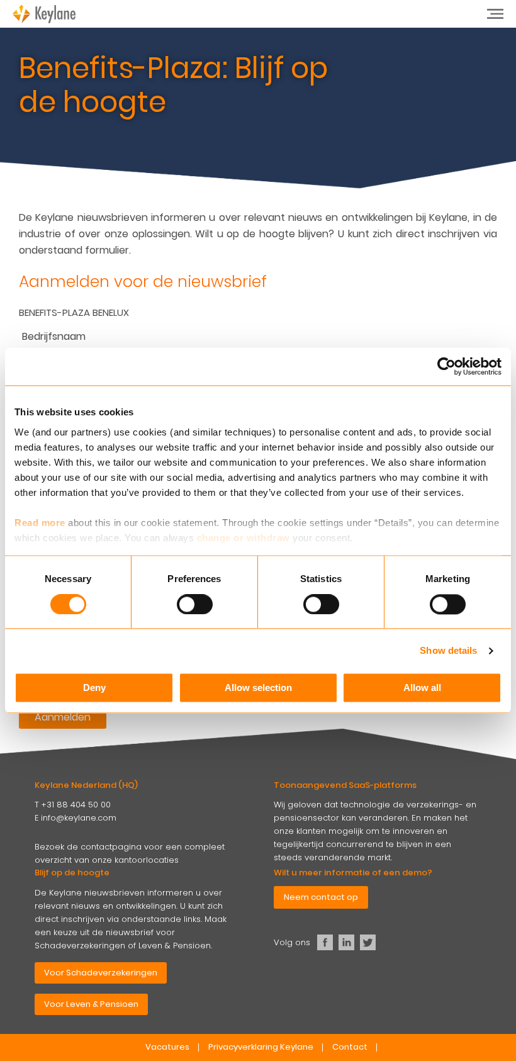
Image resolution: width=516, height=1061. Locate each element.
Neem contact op (321, 897)
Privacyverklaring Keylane (260, 1047)
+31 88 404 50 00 (76, 805)
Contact (349, 1047)
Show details (448, 650)
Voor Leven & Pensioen (91, 1004)
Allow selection (258, 688)
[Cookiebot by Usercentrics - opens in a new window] (446, 366)
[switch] (195, 604)
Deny (94, 688)
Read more (39, 522)
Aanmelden (63, 717)
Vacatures (167, 1047)
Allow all (422, 688)
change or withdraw (243, 537)
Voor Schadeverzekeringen (100, 973)
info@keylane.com (78, 818)
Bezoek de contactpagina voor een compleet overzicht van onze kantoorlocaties (130, 853)
